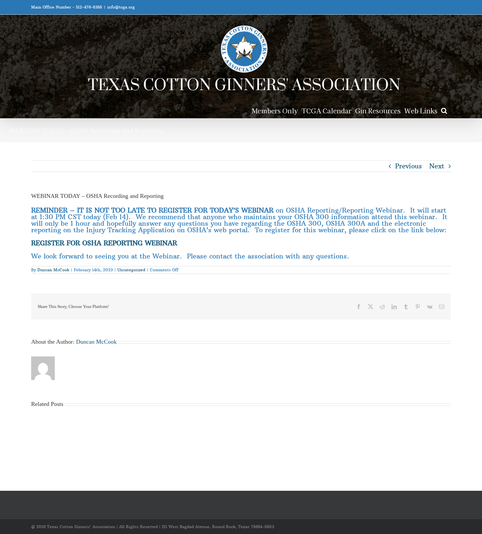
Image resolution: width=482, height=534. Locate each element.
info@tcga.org (121, 7)
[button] (444, 110)
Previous (408, 166)
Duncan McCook (53, 269)
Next (436, 166)
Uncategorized (131, 269)
